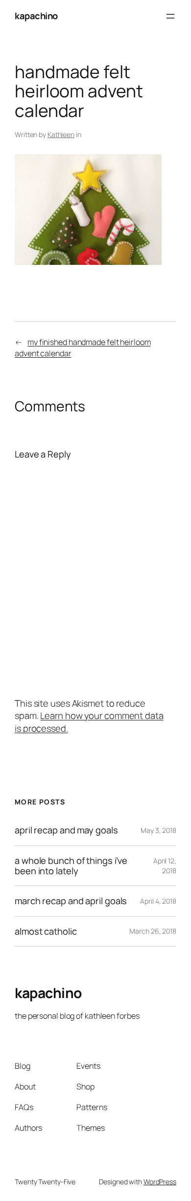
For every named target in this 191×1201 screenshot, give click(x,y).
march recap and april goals (71, 901)
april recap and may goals (66, 830)
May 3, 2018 (158, 830)
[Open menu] (170, 16)
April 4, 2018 (158, 901)
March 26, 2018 (152, 931)
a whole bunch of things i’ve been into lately (71, 866)
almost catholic (46, 931)
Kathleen (61, 134)
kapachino (36, 16)
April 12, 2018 (164, 865)
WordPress (159, 1181)
